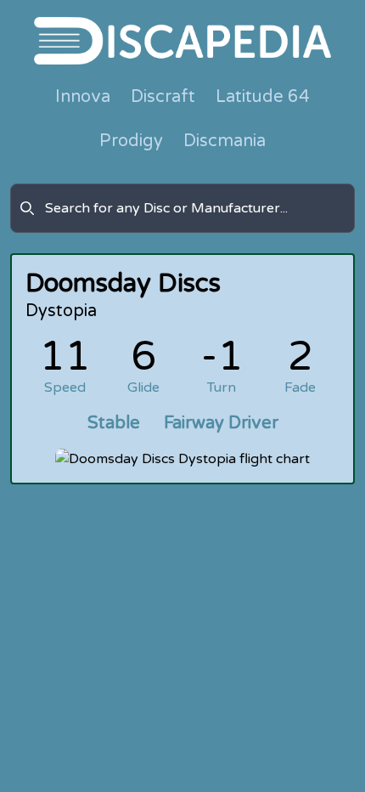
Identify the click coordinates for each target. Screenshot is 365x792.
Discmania (224, 141)
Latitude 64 (263, 97)
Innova (82, 97)
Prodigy (131, 141)
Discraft (163, 97)
